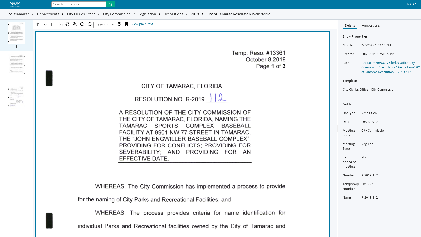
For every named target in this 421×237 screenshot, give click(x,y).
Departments (48, 14)
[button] (16, 35)
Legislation (147, 14)
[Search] (110, 4)
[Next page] (45, 24)
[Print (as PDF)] (126, 24)
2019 (195, 14)
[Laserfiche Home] (23, 4)
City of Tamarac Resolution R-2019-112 (238, 14)
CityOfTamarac (17, 14)
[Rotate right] (119, 24)
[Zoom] (74, 24)
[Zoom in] (82, 24)
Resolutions (174, 14)
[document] (379, 128)
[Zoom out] (89, 24)
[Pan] (67, 24)
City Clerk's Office (81, 14)
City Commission (117, 14)
